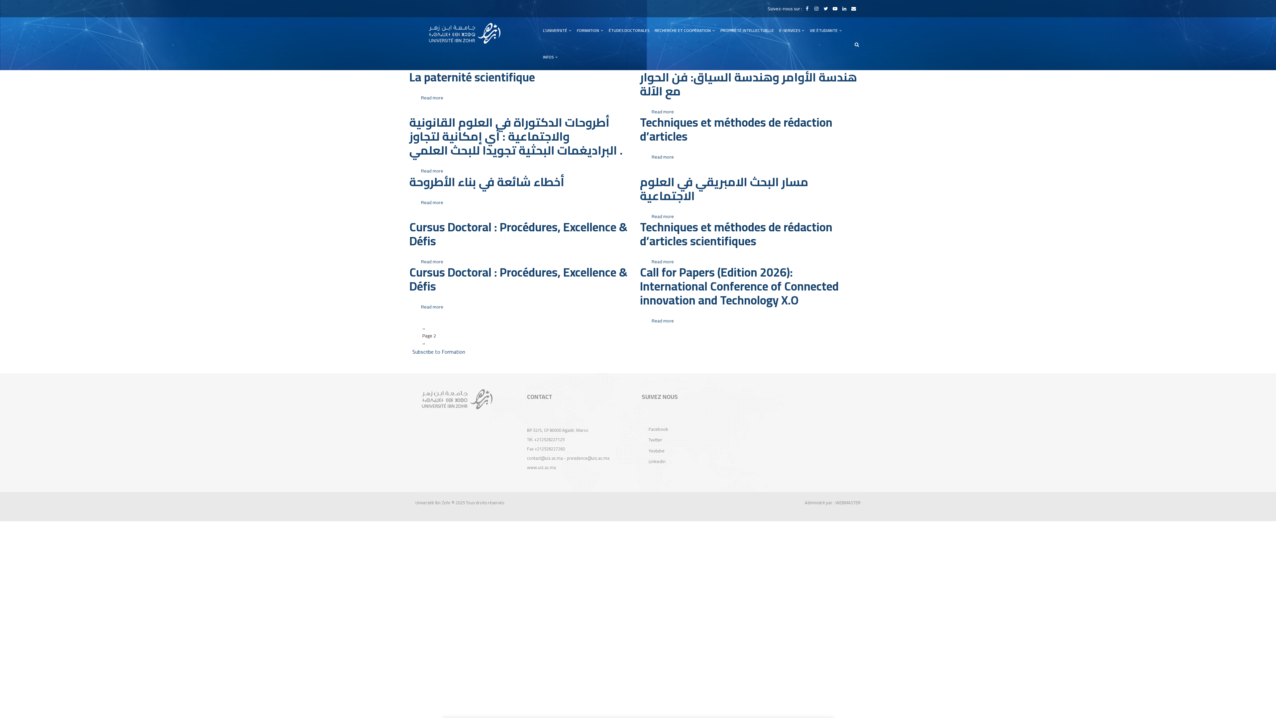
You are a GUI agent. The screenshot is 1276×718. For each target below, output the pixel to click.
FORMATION (588, 30)
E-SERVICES (790, 30)
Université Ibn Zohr (433, 503)
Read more (432, 97)
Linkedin (657, 461)
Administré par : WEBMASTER (833, 503)
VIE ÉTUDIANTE (824, 30)
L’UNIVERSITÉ (555, 30)
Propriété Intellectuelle (747, 30)
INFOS (549, 57)
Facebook (658, 429)
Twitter (655, 439)
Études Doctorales (629, 30)
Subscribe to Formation (438, 352)
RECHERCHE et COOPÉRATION (683, 30)
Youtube (657, 450)
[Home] (464, 33)
